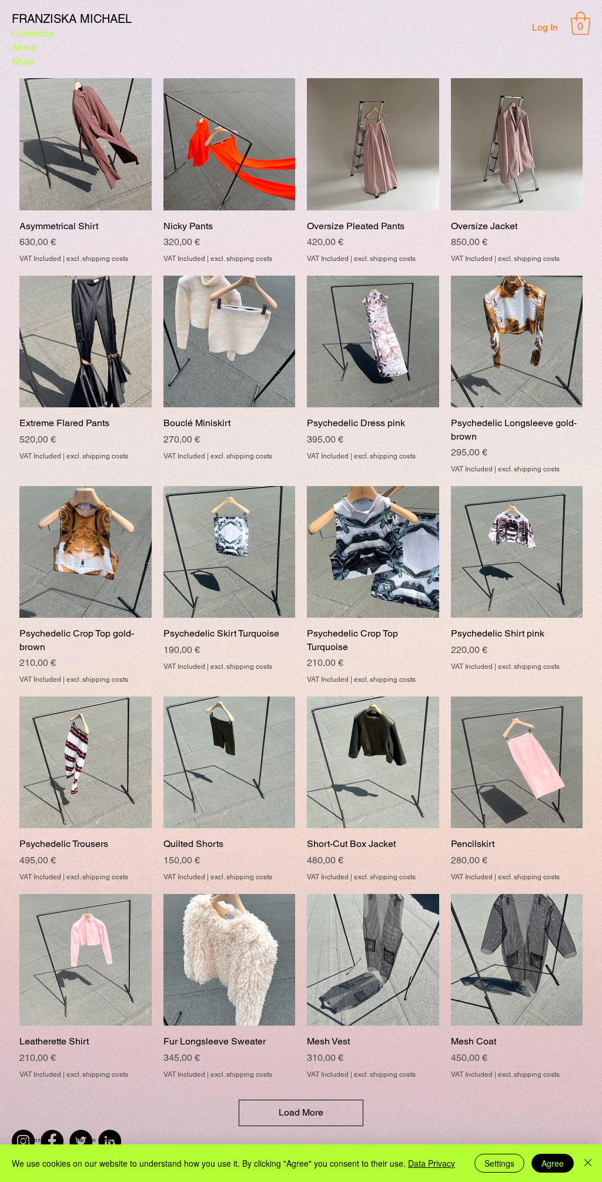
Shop (23, 61)
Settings (499, 1163)
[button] (580, 23)
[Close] (588, 1163)
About (24, 47)
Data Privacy (431, 1163)
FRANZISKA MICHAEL (72, 19)
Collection (33, 33)
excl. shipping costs (97, 259)
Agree (552, 1163)
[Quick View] (85, 144)
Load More (301, 1112)
